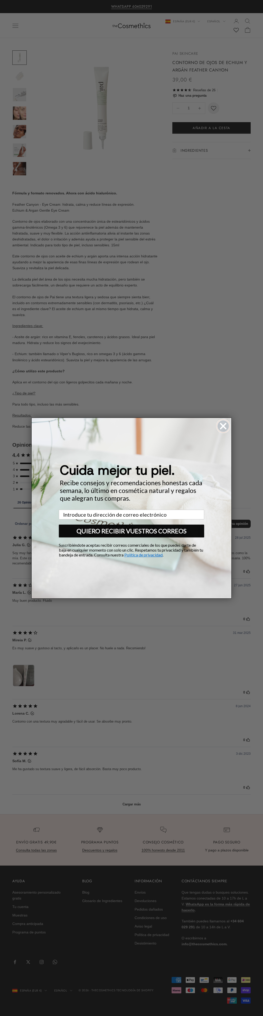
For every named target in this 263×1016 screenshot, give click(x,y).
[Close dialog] (223, 426)
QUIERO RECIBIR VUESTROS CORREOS (131, 531)
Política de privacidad (143, 554)
